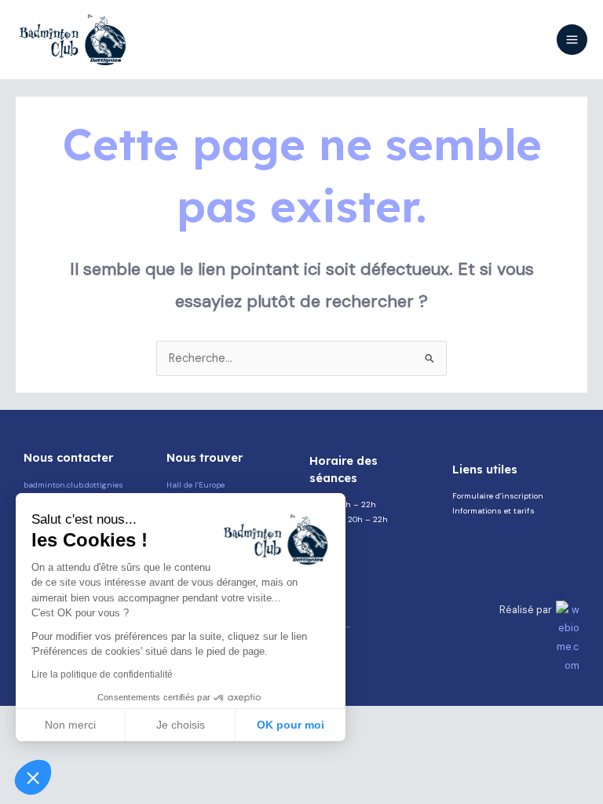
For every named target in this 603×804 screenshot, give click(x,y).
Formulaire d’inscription (497, 496)
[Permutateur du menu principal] (572, 39)
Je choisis (180, 724)
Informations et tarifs (493, 511)
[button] (33, 777)
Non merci (70, 724)
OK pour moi (290, 724)
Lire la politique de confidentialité (102, 674)
